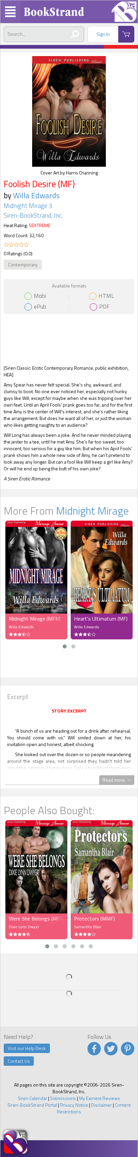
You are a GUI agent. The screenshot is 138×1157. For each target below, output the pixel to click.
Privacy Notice (74, 1104)
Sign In (103, 34)
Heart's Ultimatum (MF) (101, 618)
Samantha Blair (87, 927)
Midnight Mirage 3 (28, 205)
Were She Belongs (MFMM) (36, 918)
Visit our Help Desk (27, 1048)
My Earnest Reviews (99, 1098)
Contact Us (19, 1060)
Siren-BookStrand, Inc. (33, 215)
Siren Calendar (32, 1098)
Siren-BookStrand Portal (32, 1104)
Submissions (63, 1098)
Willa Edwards (36, 195)
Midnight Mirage (92, 511)
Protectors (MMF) (94, 918)
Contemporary (23, 264)
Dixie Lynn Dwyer (24, 927)
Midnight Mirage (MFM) (35, 618)
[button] (64, 646)
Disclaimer (101, 1104)
